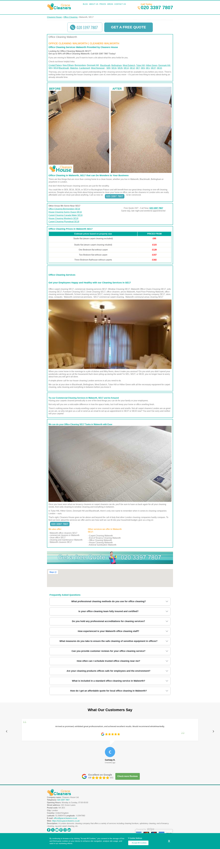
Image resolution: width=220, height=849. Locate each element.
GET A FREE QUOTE (128, 27)
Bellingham (116, 65)
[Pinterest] (61, 829)
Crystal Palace (55, 65)
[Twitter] (53, 829)
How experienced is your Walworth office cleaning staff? (108, 631)
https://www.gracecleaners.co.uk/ (66, 821)
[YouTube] (57, 829)
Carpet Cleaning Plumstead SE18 (64, 221)
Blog (85, 4)
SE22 (159, 68)
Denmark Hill (93, 65)
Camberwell (84, 68)
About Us (93, 4)
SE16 (113, 68)
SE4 (50, 68)
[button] (6, 731)
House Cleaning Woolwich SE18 (63, 218)
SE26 (120, 68)
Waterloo (74, 68)
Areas (110, 4)
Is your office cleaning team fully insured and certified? (108, 611)
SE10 (55, 68)
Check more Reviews (127, 776)
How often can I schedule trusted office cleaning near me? (108, 661)
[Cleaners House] (59, 9)
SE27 (153, 68)
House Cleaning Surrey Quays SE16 (65, 212)
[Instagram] (65, 829)
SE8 (108, 68)
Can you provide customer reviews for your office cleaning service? (108, 651)
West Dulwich (129, 65)
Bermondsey (80, 65)
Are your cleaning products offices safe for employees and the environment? (108, 671)
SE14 (126, 68)
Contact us (120, 4)
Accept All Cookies (139, 843)
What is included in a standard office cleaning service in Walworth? (108, 681)
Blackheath (105, 65)
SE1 (148, 68)
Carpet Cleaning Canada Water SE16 (65, 215)
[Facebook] (49, 829)
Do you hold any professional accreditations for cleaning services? (108, 621)
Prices (102, 4)
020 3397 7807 (157, 6)
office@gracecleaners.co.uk (65, 818)
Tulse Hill (140, 65)
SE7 (138, 68)
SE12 (132, 68)
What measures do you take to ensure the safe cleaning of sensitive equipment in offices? (108, 641)
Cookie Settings (135, 838)
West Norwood (97, 68)
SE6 (143, 68)
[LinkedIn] (69, 829)
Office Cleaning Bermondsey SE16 (64, 209)
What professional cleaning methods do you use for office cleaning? (108, 601)
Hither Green (151, 65)
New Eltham (68, 65)
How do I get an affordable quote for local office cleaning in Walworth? (108, 690)
